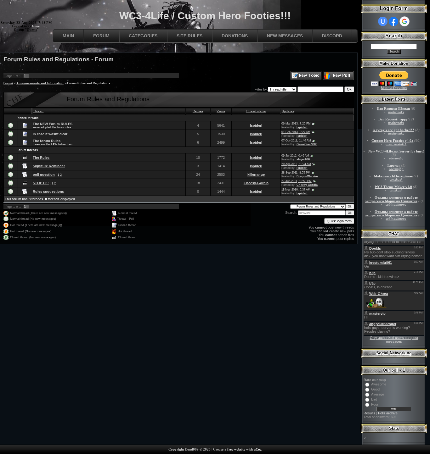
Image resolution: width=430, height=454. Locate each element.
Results (369, 413)
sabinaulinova (396, 204)
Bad (374, 399)
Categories (143, 35)
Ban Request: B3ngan (393, 108)
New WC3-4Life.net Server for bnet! (396, 151)
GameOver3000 (307, 144)
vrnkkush (396, 179)
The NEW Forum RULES (52, 124)
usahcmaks (396, 112)
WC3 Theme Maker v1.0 (393, 187)
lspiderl (256, 125)
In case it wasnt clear (50, 134)
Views (221, 111)
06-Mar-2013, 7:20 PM (296, 123)
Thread (38, 111)
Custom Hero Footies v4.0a (392, 140)
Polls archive (388, 413)
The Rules (41, 157)
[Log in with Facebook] (393, 21)
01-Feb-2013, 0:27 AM (295, 132)
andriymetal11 (396, 144)
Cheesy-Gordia (256, 183)
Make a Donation (394, 88)
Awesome (378, 384)
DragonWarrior (307, 176)
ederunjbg (396, 158)
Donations (235, 35)
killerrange (256, 174)
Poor (374, 404)
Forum (101, 35)
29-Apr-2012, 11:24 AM (296, 164)
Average (377, 394)
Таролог (393, 165)
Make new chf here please (393, 176)
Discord (332, 35)
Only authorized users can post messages (394, 339)
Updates (288, 111)
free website (236, 449)
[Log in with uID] (383, 21)
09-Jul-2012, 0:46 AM (295, 155)
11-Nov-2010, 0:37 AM (295, 189)
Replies (198, 111)
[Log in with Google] (404, 21)
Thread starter (256, 111)
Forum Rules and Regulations (88, 83)
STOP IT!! (41, 183)
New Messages (285, 35)
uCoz (258, 449)
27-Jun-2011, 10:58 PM (296, 181)
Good (375, 389)
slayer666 (303, 159)
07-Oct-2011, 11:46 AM (296, 140)
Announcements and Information (40, 83)
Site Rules (189, 35)
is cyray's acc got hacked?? (393, 130)
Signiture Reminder (49, 166)
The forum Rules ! (48, 141)
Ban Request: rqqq (392, 119)
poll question (44, 174)
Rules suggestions (48, 191)
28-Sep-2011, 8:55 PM (295, 172)
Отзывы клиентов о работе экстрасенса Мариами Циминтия (391, 199)
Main (68, 35)
